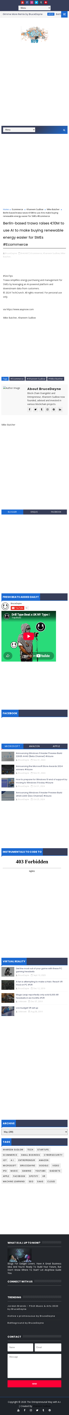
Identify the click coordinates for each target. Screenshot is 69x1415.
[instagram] (31, 2)
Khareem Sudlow (35, 209)
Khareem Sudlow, (51, 253)
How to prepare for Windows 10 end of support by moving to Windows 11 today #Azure (41, 781)
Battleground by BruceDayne (26, 1322)
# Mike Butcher (55, 378)
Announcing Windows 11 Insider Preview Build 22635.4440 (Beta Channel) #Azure (39, 755)
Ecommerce (17, 209)
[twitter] (36, 2)
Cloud (51, 1181)
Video (55, 1165)
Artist (43, 14)
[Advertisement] (34, 88)
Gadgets (55, 1170)
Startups (43, 1149)
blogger (12, 511)
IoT (5, 1160)
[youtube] (22, 2)
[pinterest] (45, 2)
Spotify (33, 1176)
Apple (56, 746)
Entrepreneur (26, 1160)
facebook (56, 511)
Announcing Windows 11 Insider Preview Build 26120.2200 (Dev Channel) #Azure (39, 794)
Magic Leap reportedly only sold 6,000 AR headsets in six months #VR (37, 996)
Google (43, 1165)
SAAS (40, 1181)
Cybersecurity (53, 1155)
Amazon (34, 746)
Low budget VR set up (27, 1007)
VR (43, 1176)
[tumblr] (41, 2)
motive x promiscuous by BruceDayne (31, 1316)
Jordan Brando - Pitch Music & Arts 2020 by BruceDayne (33, 1307)
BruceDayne (27, 1165)
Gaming (26, 1170)
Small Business (30, 1155)
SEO (31, 1181)
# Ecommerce (17, 378)
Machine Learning (14, 1181)
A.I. (12, 1160)
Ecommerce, (37, 253)
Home (6, 209)
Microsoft (12, 746)
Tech (30, 1149)
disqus (34, 511)
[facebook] (27, 2)
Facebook (19, 1176)
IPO (5, 1170)
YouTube (40, 1170)
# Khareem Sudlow (36, 378)
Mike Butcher (53, 209)
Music (14, 1170)
